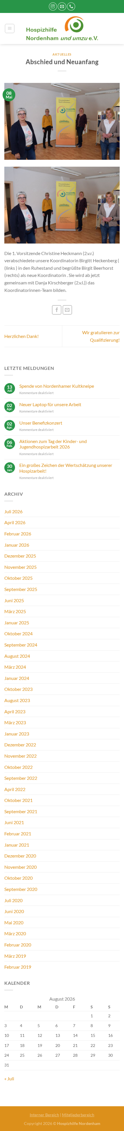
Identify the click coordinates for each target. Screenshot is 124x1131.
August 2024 (17, 656)
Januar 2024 (16, 678)
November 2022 (20, 756)
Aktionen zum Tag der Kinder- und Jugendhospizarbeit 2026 (53, 443)
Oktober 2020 (18, 878)
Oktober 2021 (18, 800)
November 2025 (20, 567)
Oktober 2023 (18, 689)
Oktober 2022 (18, 767)
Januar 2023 (16, 733)
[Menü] (9, 28)
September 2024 (20, 644)
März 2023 (15, 722)
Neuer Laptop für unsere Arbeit (50, 404)
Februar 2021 (17, 833)
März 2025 (15, 611)
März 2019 (15, 956)
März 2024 (15, 667)
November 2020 (20, 867)
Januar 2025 (16, 622)
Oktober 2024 (18, 633)
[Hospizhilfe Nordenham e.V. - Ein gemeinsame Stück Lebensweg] (62, 28)
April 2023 (14, 711)
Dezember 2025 (20, 555)
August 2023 (17, 700)
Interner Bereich (44, 1114)
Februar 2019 (17, 967)
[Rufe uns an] (71, 6)
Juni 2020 (14, 911)
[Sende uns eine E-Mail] (62, 6)
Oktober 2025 (18, 578)
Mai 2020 (13, 922)
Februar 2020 (17, 944)
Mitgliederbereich (78, 1114)
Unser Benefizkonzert (40, 422)
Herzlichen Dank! (21, 336)
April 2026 (14, 522)
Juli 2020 (13, 900)
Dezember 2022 (20, 744)
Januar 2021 (16, 844)
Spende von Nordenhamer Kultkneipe (56, 386)
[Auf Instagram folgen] (53, 6)
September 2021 (20, 811)
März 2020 (15, 933)
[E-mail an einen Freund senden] (67, 310)
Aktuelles (62, 54)
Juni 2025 (14, 600)
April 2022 (14, 789)
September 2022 (20, 778)
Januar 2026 (16, 545)
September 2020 (20, 889)
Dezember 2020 (20, 855)
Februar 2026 (17, 533)
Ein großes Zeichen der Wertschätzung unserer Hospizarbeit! (65, 467)
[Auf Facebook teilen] (56, 310)
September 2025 (20, 589)
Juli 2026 (13, 511)
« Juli (9, 1078)
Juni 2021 (14, 822)
